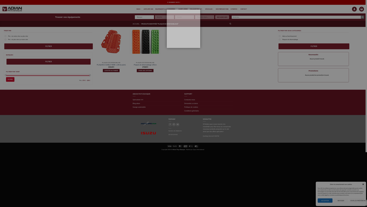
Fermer (195, 10)
